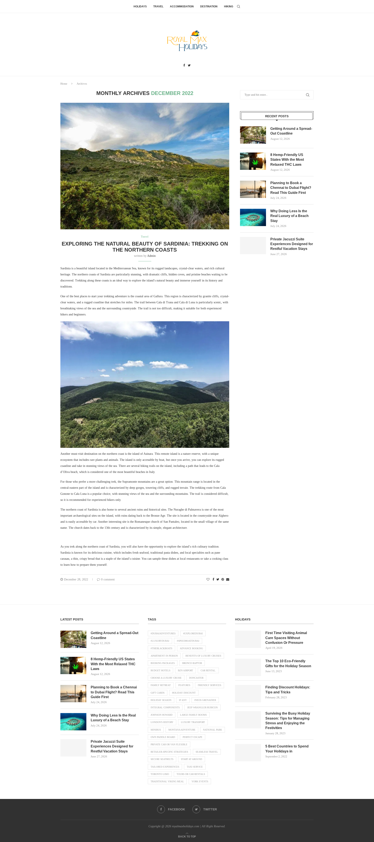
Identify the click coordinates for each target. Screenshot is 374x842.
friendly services (209, 685)
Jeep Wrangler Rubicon (202, 707)
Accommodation (182, 6)
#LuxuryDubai (160, 641)
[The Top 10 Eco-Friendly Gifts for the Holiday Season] (248, 667)
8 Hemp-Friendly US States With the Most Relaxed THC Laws (287, 159)
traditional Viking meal (167, 781)
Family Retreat (161, 685)
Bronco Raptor (192, 663)
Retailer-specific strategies (169, 751)
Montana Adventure (181, 729)
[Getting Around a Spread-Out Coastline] (253, 135)
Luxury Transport (193, 722)
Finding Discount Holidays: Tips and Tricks (287, 689)
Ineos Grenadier (205, 700)
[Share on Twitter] (217, 579)
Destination (209, 6)
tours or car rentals (191, 774)
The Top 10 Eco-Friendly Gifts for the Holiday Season (288, 663)
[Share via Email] (227, 579)
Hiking (228, 6)
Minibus (156, 729)
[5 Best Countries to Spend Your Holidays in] (248, 752)
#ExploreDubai (193, 633)
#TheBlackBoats (161, 648)
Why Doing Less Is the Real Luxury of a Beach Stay (289, 216)
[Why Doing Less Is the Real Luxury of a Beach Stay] (253, 217)
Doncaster (196, 677)
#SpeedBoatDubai (188, 641)
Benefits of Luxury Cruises (203, 655)
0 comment (108, 579)
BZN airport (185, 670)
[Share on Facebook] (213, 579)
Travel (158, 6)
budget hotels (160, 670)
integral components (165, 707)
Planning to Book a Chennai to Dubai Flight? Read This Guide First (290, 187)
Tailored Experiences (165, 766)
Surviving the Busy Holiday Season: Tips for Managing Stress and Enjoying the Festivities (287, 721)
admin (151, 255)
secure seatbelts (162, 759)
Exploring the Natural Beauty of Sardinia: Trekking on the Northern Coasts (145, 247)
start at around (191, 759)
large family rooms (193, 714)
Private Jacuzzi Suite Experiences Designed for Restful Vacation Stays (291, 244)
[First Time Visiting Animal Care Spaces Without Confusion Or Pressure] (248, 639)
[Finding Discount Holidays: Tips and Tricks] (248, 693)
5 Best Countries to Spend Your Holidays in (287, 748)
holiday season (161, 700)
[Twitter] (189, 65)
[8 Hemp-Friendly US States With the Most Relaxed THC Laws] (253, 161)
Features (184, 685)
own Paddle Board (163, 737)
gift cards (157, 692)
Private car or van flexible (169, 744)
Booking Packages (163, 663)
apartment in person (164, 655)
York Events (200, 781)
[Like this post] (208, 579)
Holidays (140, 6)
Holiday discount (184, 692)
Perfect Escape (192, 737)
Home (63, 83)
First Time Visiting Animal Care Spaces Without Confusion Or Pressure (286, 637)
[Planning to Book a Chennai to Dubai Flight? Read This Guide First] (253, 189)
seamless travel (207, 751)
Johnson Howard (161, 714)
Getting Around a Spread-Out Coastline (291, 131)
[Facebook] (184, 65)
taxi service (195, 766)
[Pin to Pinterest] (222, 579)
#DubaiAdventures (163, 633)
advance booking (191, 648)
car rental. (208, 670)
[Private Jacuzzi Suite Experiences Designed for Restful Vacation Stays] (253, 245)
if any (183, 700)
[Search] (238, 6)
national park (212, 729)
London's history (162, 722)
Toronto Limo (160, 774)
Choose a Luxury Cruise (166, 677)
